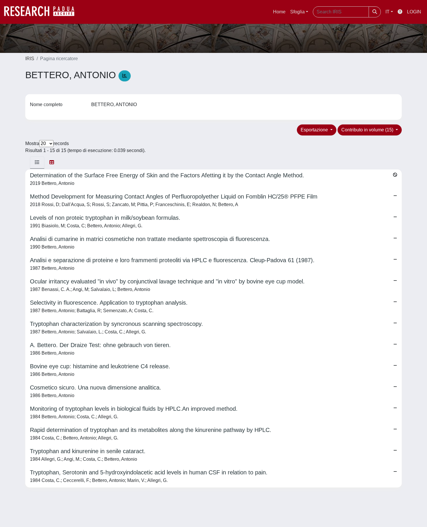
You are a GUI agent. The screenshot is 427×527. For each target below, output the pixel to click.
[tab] (37, 162)
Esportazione (315, 129)
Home (279, 11)
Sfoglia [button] (297, 11)
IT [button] (387, 11)
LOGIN (414, 11)
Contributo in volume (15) (367, 129)
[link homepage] (42, 11)
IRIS (29, 58)
